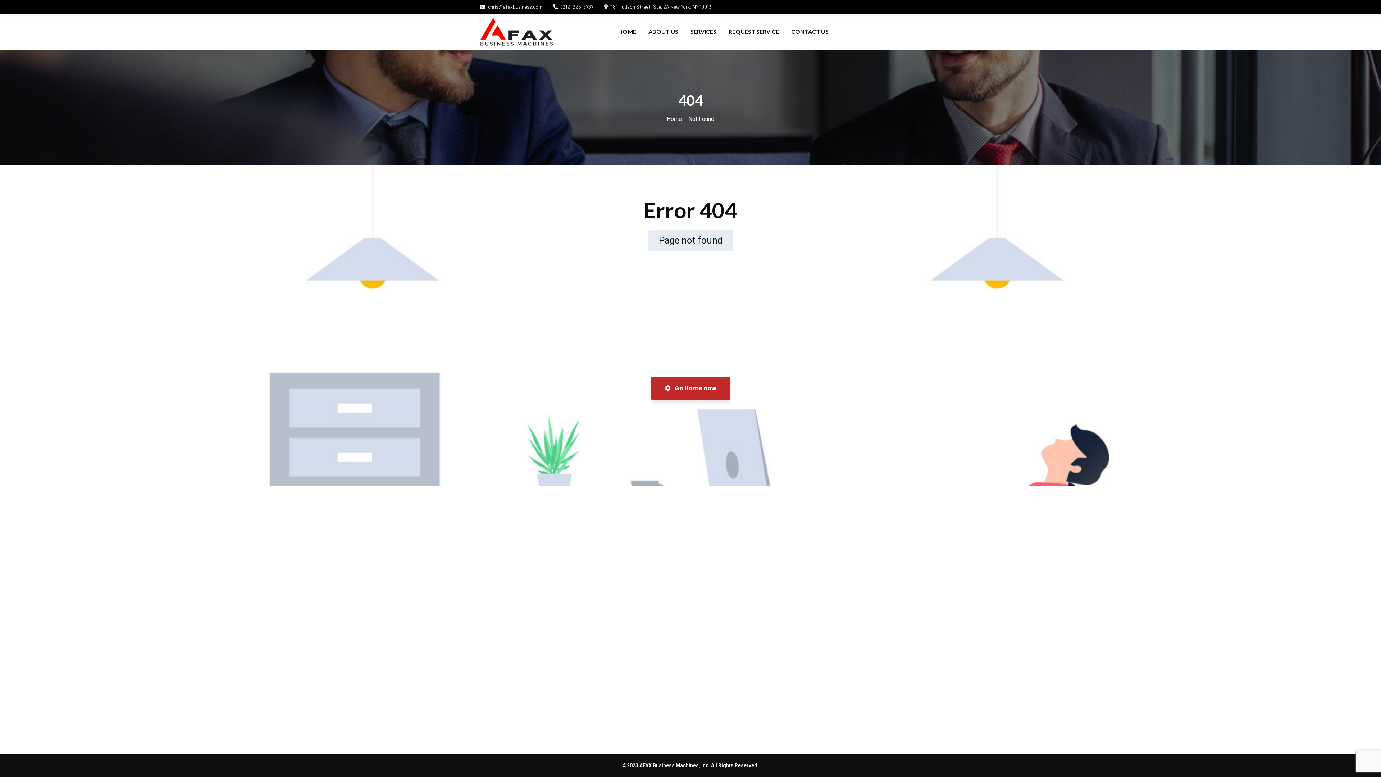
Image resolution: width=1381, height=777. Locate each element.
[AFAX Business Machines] (516, 31)
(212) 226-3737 (577, 7)
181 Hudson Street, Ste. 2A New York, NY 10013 (661, 7)
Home (674, 118)
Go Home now (695, 388)
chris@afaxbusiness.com (515, 7)
